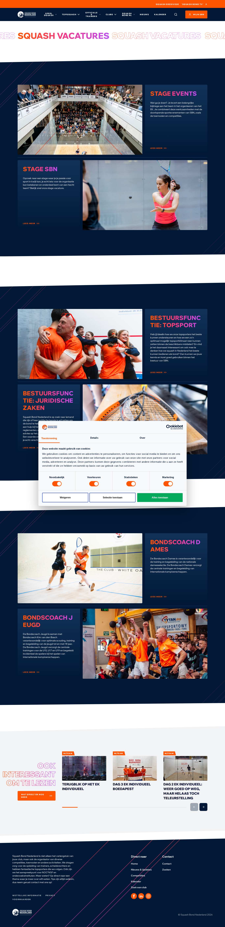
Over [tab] (142, 437)
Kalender (160, 14)
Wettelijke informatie (27, 895)
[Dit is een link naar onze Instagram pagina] (148, 896)
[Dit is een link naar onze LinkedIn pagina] (141, 896)
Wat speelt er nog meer (32, 795)
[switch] (94, 483)
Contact (166, 863)
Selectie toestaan (112, 497)
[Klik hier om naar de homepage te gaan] (27, 14)
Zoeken (166, 869)
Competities (138, 875)
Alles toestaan (160, 497)
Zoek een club (139, 887)
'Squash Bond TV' (192, 4)
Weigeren (65, 497)
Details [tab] (94, 437)
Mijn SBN (198, 14)
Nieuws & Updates (141, 869)
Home (134, 863)
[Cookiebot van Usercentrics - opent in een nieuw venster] (168, 427)
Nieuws (144, 14)
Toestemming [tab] (49, 438)
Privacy (50, 895)
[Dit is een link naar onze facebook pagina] (134, 896)
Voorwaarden (21, 899)
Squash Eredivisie (167, 4)
